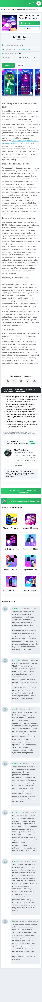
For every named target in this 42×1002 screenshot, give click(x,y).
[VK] (14, 381)
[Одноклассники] (21, 381)
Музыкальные (24, 49)
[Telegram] (7, 381)
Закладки (27, 28)
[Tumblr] (27, 381)
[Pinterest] (34, 381)
